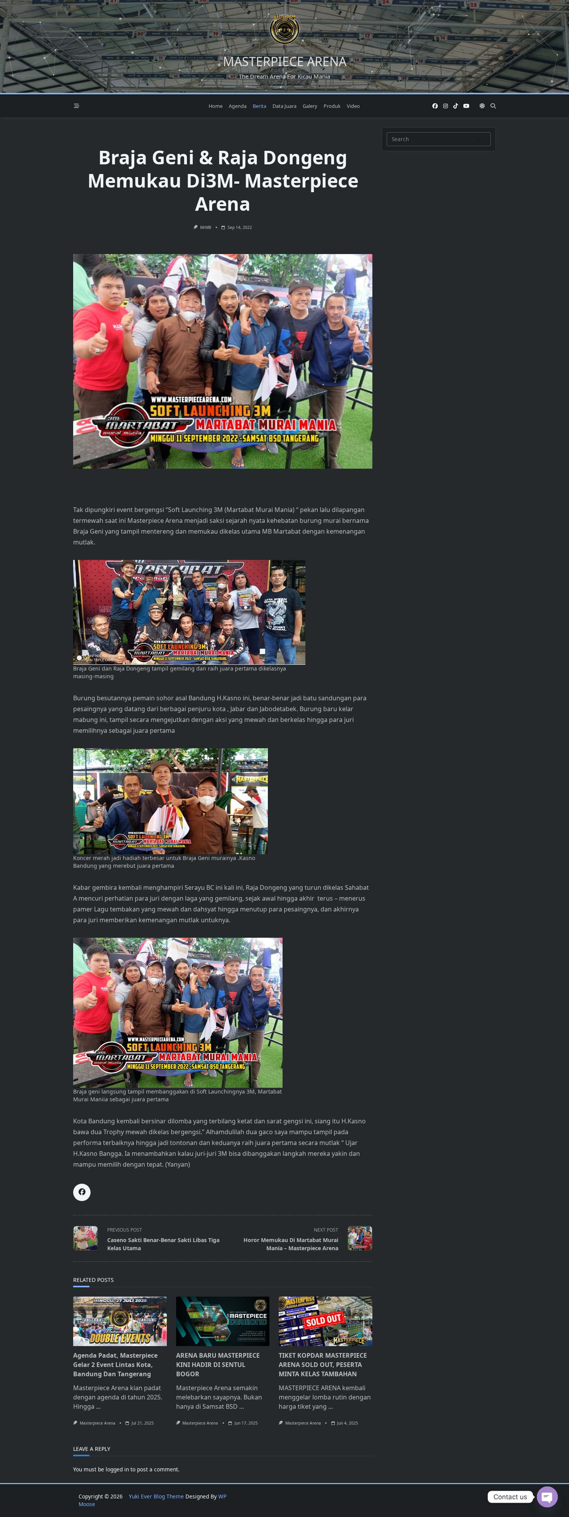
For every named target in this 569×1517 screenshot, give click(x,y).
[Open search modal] (493, 105)
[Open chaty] (547, 1496)
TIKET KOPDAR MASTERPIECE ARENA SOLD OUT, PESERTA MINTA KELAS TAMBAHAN (323, 1364)
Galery (310, 105)
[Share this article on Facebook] (82, 1192)
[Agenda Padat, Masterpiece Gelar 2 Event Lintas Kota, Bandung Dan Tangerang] (120, 1321)
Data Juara (284, 105)
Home (216, 105)
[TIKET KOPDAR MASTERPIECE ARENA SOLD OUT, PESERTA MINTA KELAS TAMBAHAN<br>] (325, 1321)
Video (353, 105)
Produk (332, 105)
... (98, 1406)
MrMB (205, 227)
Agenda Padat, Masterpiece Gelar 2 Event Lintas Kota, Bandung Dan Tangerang (115, 1364)
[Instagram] (445, 106)
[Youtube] (466, 106)
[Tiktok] (455, 106)
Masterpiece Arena (97, 1423)
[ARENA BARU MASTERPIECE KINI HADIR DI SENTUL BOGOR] (223, 1321)
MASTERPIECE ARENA (284, 61)
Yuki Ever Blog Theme (156, 1496)
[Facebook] (435, 106)
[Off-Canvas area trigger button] (76, 105)
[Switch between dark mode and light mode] (482, 105)
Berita (259, 105)
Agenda (238, 105)
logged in (117, 1469)
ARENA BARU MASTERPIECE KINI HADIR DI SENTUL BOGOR (218, 1364)
